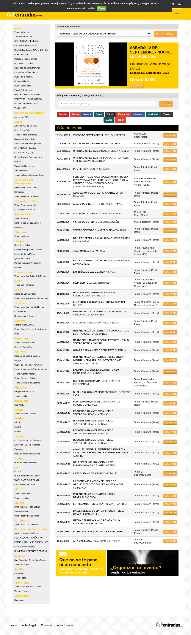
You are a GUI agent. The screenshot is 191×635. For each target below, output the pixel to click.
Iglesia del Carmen (22, 258)
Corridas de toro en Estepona (27, 440)
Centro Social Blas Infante (26, 72)
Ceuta (18, 409)
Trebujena (21, 582)
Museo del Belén (21, 81)
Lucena (17, 427)
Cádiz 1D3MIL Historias (25, 148)
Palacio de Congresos (24, 166)
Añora (17, 422)
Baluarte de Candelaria (24, 139)
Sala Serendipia (21, 170)
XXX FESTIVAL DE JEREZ (26, 41)
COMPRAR (137, 86)
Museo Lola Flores (22, 86)
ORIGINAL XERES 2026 (25, 45)
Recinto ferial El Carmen (25, 316)
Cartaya (20, 321)
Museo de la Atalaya (23, 77)
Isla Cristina (22, 303)
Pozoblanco (22, 338)
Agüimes (20, 352)
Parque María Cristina (24, 391)
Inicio (13, 625)
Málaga (19, 503)
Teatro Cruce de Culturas (25, 378)
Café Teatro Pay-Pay (23, 152)
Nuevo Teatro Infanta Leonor (27, 476)
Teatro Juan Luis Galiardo (26, 524)
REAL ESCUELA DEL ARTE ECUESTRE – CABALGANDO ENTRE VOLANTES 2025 (28, 99)
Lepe (17, 289)
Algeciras (20, 387)
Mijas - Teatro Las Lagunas (26, 516)
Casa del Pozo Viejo (23, 347)
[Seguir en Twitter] (173, 4)
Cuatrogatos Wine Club (24, 209)
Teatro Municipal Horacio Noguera (29, 307)
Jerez (17, 28)
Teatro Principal (21, 218)
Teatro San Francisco (24, 285)
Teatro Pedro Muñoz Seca (26, 205)
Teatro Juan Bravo (22, 564)
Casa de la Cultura (22, 245)
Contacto (46, 625)
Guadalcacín (23, 272)
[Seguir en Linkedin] (179, 4)
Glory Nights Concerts (24, 547)
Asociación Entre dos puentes (27, 144)
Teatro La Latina (21, 498)
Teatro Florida (20, 396)
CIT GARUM (20, 311)
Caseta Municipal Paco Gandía (28, 249)
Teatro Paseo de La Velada (26, 196)
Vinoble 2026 (20, 108)
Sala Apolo (19, 405)
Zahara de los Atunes (29, 113)
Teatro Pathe (20, 578)
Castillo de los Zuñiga (24, 325)
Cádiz (18, 122)
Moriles (17, 431)
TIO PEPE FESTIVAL (24, 36)
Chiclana (20, 232)
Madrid (19, 489)
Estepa (19, 241)
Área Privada (65, 625)
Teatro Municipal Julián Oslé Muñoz (30, 276)
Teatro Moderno (21, 236)
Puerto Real (22, 214)
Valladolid (21, 596)
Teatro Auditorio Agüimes (25, 374)
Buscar (166, 103)
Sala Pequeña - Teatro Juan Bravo (30, 560)
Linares (17, 471)
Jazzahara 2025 (21, 117)
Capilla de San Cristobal (25, 294)
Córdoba (20, 418)
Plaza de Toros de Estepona (27, 454)
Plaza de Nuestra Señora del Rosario (31, 369)
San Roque (21, 520)
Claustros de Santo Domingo (27, 68)
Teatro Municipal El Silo (24, 343)
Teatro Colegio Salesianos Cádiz (29, 175)
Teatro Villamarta (21, 32)
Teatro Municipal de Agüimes (27, 383)
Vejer (18, 281)
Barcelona (21, 400)
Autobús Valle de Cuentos (25, 126)
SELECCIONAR (165, 34)
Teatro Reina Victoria (23, 493)
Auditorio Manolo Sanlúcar (26, 533)
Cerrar (101, 8)
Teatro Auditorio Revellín (25, 414)
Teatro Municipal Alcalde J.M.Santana (31, 298)
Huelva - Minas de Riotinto (26, 462)
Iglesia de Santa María (24, 254)
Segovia (19, 556)
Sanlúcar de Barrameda (31, 529)
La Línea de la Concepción (24, 181)
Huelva (19, 458)
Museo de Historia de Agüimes (28, 365)
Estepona (20, 436)
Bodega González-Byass (25, 59)
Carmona (18, 573)
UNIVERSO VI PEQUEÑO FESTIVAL (31, 551)
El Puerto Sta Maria (27, 201)
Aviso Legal (29, 625)
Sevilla (19, 569)
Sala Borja (19, 600)
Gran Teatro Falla (22, 130)
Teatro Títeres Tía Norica (25, 135)
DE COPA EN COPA (23, 63)
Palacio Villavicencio (23, 90)
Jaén (17, 467)
